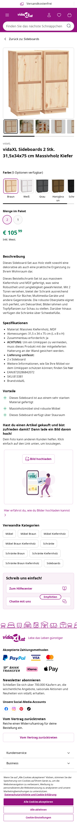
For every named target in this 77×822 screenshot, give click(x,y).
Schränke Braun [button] (15, 553)
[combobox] (38, 26)
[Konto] (49, 15)
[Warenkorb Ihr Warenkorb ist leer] (69, 15)
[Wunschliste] (59, 15)
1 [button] (18, 220)
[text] (13, 233)
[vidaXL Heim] (25, 15)
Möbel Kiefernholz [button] (55, 533)
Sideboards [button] (53, 563)
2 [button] (7, 220)
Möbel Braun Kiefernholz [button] (21, 543)
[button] (11, 191)
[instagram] (14, 709)
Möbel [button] (9, 533)
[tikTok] (29, 709)
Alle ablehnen (38, 809)
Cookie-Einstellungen (38, 817)
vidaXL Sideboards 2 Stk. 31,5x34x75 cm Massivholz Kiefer (38, 152)
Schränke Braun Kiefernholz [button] (22, 563)
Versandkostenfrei (39, 4)
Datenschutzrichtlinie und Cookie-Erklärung (30, 794)
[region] (38, 797)
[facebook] (6, 709)
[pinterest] (21, 709)
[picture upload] (38, 484)
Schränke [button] (48, 543)
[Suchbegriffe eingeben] (69, 26)
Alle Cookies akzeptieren (38, 801)
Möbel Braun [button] (28, 533)
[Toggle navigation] (7, 15)
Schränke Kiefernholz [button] (45, 553)
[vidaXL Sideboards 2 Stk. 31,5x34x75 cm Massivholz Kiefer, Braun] (38, 83)
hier (70, 368)
